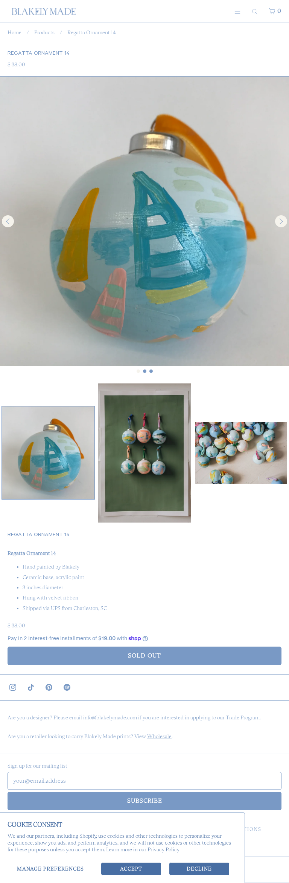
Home (14, 32)
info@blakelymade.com (110, 717)
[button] (48, 453)
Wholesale (159, 736)
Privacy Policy (163, 849)
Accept (131, 869)
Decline (199, 869)
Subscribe (144, 800)
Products (44, 32)
